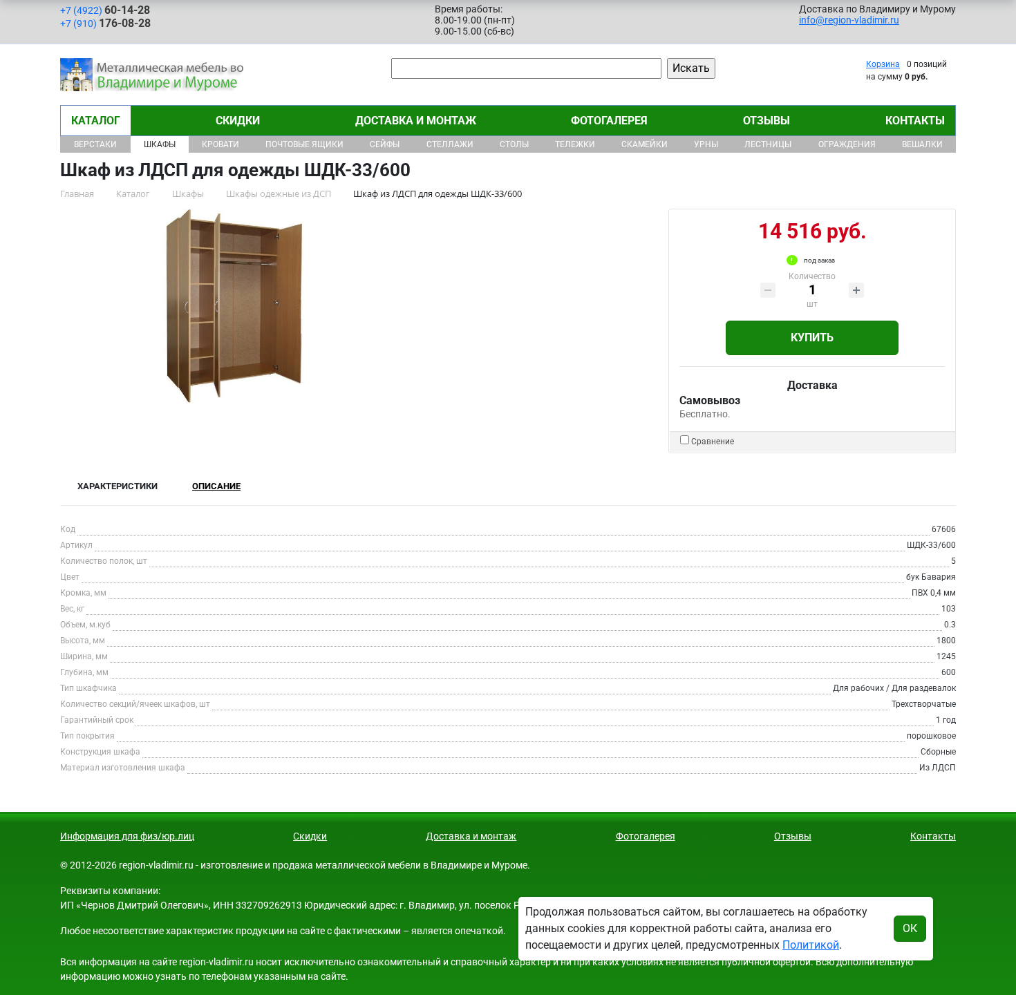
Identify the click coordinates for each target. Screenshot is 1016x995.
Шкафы (160, 144)
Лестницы (767, 144)
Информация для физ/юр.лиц (127, 836)
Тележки (575, 144)
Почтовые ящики (304, 144)
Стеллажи (449, 144)
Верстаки (95, 144)
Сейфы (384, 144)
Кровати (220, 144)
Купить (812, 337)
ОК (910, 928)
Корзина (883, 64)
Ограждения (847, 144)
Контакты (915, 120)
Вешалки (922, 144)
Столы (514, 144)
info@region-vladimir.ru (849, 20)
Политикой (810, 944)
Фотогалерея (609, 120)
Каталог (95, 120)
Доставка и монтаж (415, 120)
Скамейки (644, 144)
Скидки (238, 120)
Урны (706, 144)
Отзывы (766, 120)
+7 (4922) (105, 10)
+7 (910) (105, 23)
